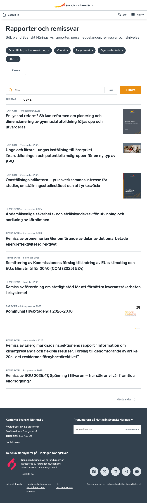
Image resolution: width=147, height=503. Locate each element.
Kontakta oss (13, 442)
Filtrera (131, 90)
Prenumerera (132, 429)
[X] (104, 471)
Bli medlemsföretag (65, 486)
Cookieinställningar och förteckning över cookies (39, 488)
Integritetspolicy (15, 484)
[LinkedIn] (115, 471)
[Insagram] (126, 471)
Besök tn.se (27, 474)
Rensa (16, 70)
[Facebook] (94, 471)
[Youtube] (137, 471)
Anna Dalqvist (133, 484)
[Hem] (73, 5)
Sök (111, 90)
